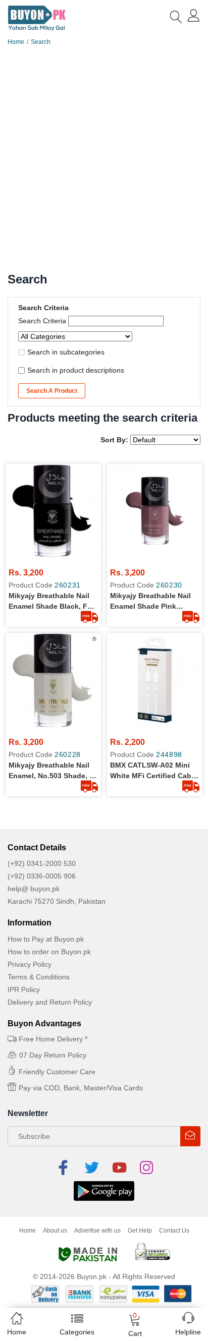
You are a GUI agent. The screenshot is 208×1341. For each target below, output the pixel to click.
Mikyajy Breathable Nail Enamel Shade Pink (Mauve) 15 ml (150, 602)
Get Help (140, 1230)
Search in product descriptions (75, 370)
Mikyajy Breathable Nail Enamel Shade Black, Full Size (52, 602)
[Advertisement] (104, 163)
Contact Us (174, 1230)
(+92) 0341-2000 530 (42, 863)
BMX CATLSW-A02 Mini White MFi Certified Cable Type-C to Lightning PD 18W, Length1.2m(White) (153, 771)
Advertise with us (97, 1230)
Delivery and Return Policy (50, 1002)
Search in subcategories (66, 352)
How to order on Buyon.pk (49, 952)
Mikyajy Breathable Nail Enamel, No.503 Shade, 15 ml (53, 771)
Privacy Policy (29, 964)
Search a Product (51, 390)
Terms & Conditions (39, 977)
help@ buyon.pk (34, 889)
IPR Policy (24, 989)
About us (55, 1230)
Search (40, 41)
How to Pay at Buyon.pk (46, 939)
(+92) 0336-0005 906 (42, 876)
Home (16, 41)
